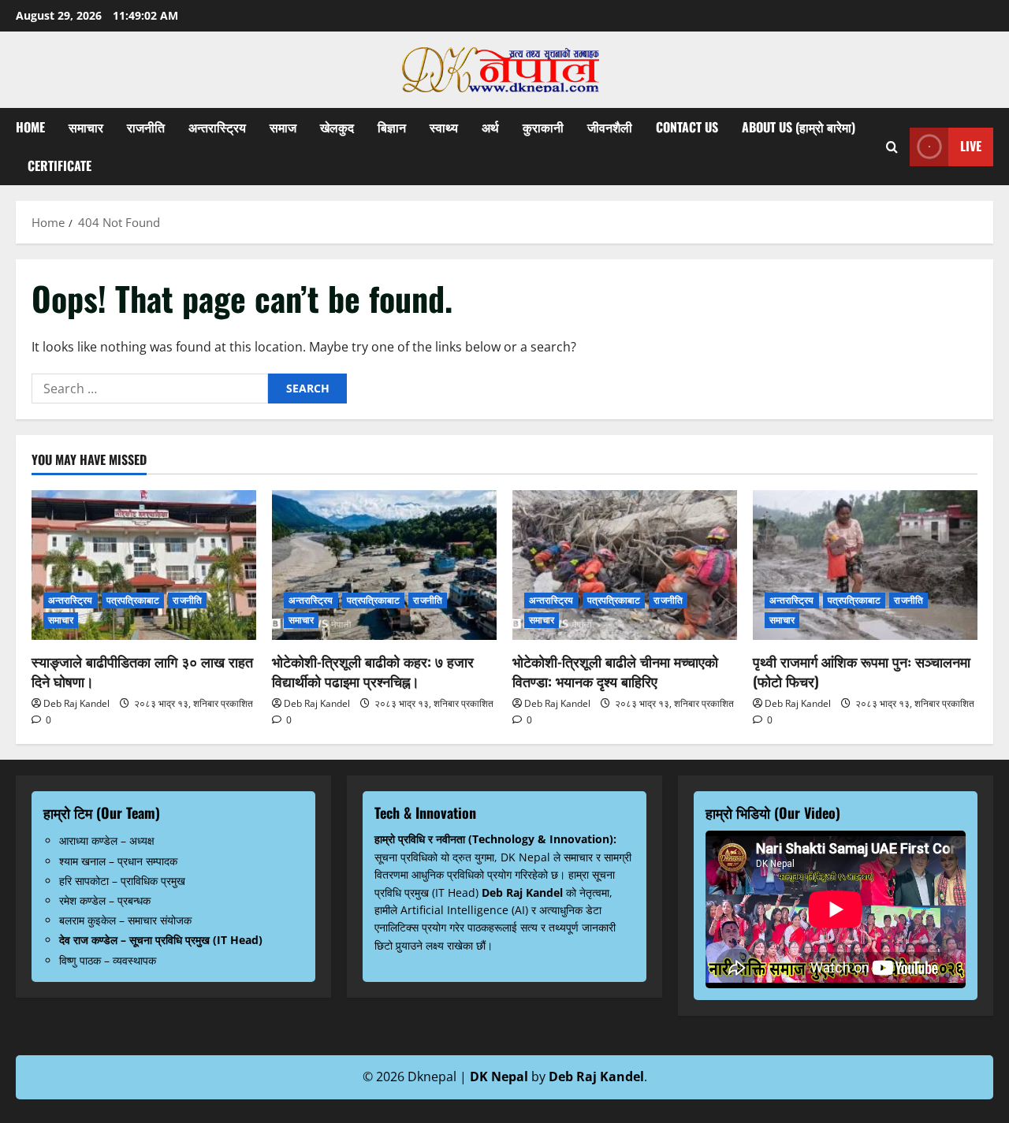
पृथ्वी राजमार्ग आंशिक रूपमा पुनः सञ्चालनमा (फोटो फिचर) (861, 671)
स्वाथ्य (444, 126)
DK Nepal (499, 1076)
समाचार (86, 126)
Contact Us (687, 126)
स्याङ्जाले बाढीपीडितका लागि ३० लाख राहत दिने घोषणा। (142, 671)
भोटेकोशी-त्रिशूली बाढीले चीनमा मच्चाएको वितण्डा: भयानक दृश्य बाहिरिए (615, 671)
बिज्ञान (392, 126)
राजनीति (146, 126)
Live (970, 145)
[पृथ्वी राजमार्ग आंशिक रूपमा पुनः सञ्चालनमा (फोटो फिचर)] (865, 565)
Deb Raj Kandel (76, 703)
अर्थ (490, 126)
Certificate (59, 165)
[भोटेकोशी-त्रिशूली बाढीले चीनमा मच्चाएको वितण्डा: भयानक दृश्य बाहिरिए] (624, 565)
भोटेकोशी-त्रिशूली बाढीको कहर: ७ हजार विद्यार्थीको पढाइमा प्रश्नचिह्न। (373, 671)
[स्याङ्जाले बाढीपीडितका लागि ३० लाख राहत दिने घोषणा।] (144, 565)
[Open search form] (892, 147)
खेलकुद (337, 126)
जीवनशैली (609, 126)
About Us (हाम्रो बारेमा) (798, 126)
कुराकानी (543, 126)
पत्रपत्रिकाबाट (133, 600)
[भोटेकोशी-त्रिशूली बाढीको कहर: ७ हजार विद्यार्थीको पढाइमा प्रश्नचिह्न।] (384, 565)
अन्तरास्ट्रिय (217, 126)
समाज (283, 126)
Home (30, 126)
